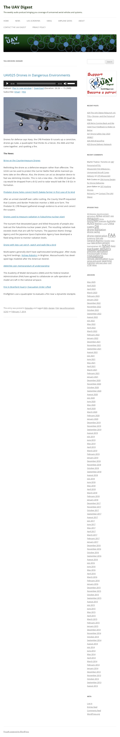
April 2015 (91, 615)
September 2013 (94, 682)
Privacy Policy (39, 27)
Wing (94, 265)
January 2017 (92, 542)
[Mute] (65, 83)
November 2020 (94, 384)
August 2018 (92, 475)
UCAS (6, 311)
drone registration (97, 235)
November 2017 (94, 506)
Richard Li (91, 193)
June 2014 (91, 650)
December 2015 (94, 587)
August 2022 (92, 317)
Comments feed (94, 710)
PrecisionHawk (93, 253)
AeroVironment (103, 214)
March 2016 (92, 577)
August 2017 (92, 517)
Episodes (29, 308)
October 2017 (93, 510)
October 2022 (93, 310)
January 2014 (92, 668)
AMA (45, 308)
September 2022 (94, 313)
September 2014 (94, 640)
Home (6, 21)
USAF (110, 263)
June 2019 (91, 440)
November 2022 (94, 306)
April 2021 (91, 366)
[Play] (7, 83)
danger (51, 308)
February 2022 (93, 334)
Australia (111, 221)
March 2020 (92, 412)
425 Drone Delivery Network (99, 144)
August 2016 (92, 559)
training (91, 263)
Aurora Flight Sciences (96, 221)
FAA (57, 308)
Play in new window (22, 88)
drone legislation (96, 229)
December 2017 (94, 503)
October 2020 (93, 387)
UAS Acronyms (33, 21)
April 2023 (91, 289)
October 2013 (93, 679)
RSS (24, 91)
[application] (40, 83)
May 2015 (91, 612)
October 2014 (93, 636)
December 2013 (94, 672)
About (82, 21)
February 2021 (93, 373)
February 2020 (93, 415)
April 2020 (91, 408)
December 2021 (94, 341)
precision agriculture (97, 251)
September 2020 (94, 391)
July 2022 (91, 320)
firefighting (91, 238)
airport (106, 216)
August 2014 (92, 643)
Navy (113, 246)
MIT (100, 246)
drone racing (93, 231)
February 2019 (93, 454)
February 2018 (93, 496)
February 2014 (93, 665)
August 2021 (92, 352)
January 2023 (92, 299)
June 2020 (91, 401)
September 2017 (94, 514)
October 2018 (93, 468)
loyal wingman (92, 246)
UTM (89, 265)
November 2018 (94, 464)
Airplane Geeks (65, 21)
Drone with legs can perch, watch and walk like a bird (30, 244)
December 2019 (94, 422)
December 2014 (94, 629)
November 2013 (94, 675)
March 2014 (92, 661)
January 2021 (92, 377)
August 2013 (92, 686)
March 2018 (92, 492)
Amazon (93, 218)
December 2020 (94, 380)
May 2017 (91, 528)
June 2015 (91, 608)
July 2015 (91, 605)
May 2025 (91, 282)
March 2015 (92, 619)
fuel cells (99, 238)
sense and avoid (94, 261)
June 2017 (91, 524)
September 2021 (94, 348)
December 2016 (94, 545)
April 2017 (91, 531)
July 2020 (91, 398)
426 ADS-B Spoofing (95, 140)
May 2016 (91, 570)
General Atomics (95, 240)
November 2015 (94, 591)
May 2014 (91, 654)
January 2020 (92, 419)
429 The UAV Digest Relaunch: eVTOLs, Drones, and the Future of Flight (101, 116)
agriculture (91, 216)
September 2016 (94, 556)
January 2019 (92, 457)
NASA (106, 246)
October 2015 (93, 594)
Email (17, 91)
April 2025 (91, 285)
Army (101, 219)
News (17, 21)
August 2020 (92, 394)
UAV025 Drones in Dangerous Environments (37, 75)
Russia (111, 259)
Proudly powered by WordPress (16, 731)
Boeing (98, 223)
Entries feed (92, 707)
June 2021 (91, 359)
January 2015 (92, 626)
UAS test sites (101, 263)
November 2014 (94, 633)
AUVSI (90, 223)
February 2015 (93, 622)
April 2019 (91, 447)
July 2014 (91, 647)
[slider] (71, 83)
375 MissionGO (103, 176)
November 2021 (94, 345)
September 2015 (94, 598)
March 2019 (92, 450)
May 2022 (91, 324)
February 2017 (93, 538)
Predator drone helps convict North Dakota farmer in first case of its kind (39, 192)
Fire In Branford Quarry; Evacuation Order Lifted (27, 287)
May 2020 (91, 405)
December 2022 (94, 303)
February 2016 (93, 580)
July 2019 (91, 436)
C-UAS (104, 224)
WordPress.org (93, 714)
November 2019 (94, 426)
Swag (49, 21)
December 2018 (94, 461)
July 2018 (91, 478)
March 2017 (92, 535)
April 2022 (91, 327)
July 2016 (91, 563)
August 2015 (92, 601)
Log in (89, 703)
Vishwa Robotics (29, 255)
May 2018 (91, 485)
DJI (97, 226)
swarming (107, 260)
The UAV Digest (18, 7)
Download (39, 88)
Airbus (99, 215)
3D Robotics (91, 214)
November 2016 (94, 549)
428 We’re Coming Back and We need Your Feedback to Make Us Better (101, 127)
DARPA (90, 227)
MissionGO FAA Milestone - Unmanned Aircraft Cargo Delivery (98, 172)
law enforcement (67, 308)
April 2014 (91, 658)
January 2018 (92, 499)
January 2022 (92, 338)
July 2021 (91, 355)
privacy (104, 253)
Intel (89, 243)
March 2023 (92, 292)
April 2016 (91, 573)
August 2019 (92, 433)
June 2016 (91, 566)
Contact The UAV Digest (15, 27)
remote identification (97, 258)
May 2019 (91, 443)
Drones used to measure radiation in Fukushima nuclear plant (34, 216)
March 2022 (92, 331)
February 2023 (93, 296)
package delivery (99, 249)
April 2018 (91, 489)
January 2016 (92, 584)
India (112, 241)
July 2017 (91, 521)
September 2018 (94, 471)
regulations (95, 256)
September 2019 (94, 429)
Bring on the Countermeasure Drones (22, 160)
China (111, 223)
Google (107, 240)
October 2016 (93, 552)
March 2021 (92, 369)
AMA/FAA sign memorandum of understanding (26, 265)
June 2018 (91, 482)
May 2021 (91, 362)
